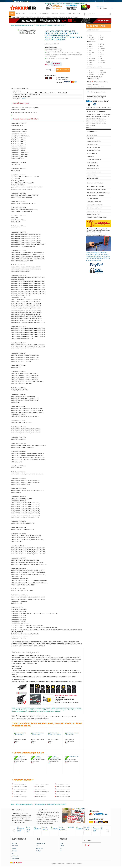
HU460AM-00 (32, 17)
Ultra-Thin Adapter (40, 789)
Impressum (15, 856)
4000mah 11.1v (100, 114)
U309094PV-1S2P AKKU (94, 172)
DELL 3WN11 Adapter (93, 214)
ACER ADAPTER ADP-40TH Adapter (97, 217)
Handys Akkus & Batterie (94, 67)
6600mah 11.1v (91, 123)
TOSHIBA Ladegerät (40, 25)
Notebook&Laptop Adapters (24, 25)
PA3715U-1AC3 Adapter (63, 789)
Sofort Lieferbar (65, 14)
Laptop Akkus (91, 41)
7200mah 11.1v (100, 123)
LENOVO (102, 54)
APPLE (90, 46)
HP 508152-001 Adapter (94, 202)
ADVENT (102, 44)
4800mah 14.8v (91, 119)
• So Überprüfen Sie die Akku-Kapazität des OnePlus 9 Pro (27, 715)
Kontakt (26, 1)
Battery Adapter (18, 794)
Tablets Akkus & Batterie (94, 76)
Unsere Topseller (44, 14)
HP (100, 35)
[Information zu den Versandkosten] (98, 232)
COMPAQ (102, 48)
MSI (101, 56)
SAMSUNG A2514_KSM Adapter (96, 189)
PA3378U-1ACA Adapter (42, 784)
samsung (108, 107)
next (108, 830)
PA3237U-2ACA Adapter (20, 789)
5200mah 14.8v (100, 119)
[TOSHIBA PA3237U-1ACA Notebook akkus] (27, 30)
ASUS (101, 46)
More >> (88, 127)
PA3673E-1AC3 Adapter (20, 786)
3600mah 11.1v (90, 114)
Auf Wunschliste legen (63, 77)
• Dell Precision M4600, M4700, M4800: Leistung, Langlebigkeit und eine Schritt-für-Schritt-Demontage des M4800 (43, 716)
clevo (103, 107)
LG (89, 56)
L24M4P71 (48, 17)
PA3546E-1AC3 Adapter (63, 784)
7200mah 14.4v (90, 125)
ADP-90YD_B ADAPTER (93, 147)
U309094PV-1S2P (40, 17)
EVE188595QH (74, 17)
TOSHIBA (102, 62)
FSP (103, 87)
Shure (100, 82)
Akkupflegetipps (40, 843)
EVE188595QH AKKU (93, 169)
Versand (106, 1)
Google (91, 37)
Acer (90, 33)
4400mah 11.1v (95, 117)
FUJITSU (102, 50)
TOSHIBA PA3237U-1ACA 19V (56, 25)
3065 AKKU (90, 156)
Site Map (38, 851)
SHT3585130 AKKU (92, 178)
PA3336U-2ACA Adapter (20, 796)
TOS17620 (50, 44)
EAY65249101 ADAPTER (94, 141)
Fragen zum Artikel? (63, 79)
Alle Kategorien (21, 14)
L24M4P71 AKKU (92, 175)
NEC (101, 58)
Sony (101, 39)
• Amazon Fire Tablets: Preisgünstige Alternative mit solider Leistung (30, 718)
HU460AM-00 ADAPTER (93, 150)
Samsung (91, 79)
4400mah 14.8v (104, 117)
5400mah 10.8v (91, 121)
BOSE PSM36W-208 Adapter (95, 186)
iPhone (91, 72)
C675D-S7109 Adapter (20, 791)
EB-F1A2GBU (62, 17)
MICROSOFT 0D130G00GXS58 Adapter (98, 192)
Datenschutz (15, 858)
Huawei (91, 74)
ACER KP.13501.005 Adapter (95, 195)
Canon (105, 82)
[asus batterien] (94, 102)
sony (99, 107)
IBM (90, 54)
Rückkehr (91, 1)
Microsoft (92, 39)
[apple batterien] (89, 105)
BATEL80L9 (25, 17)
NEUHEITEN (33, 14)
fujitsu (94, 107)
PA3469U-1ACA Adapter (42, 791)
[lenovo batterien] (100, 102)
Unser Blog (76, 14)
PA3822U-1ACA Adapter (63, 796)
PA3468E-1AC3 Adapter (63, 791)
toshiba (89, 107)
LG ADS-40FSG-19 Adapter (95, 205)
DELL (90, 50)
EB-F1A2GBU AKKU (92, 144)
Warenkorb (100, 6)
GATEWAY (91, 52)
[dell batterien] (89, 102)
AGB (13, 853)
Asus (101, 33)
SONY (90, 62)
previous (13, 830)
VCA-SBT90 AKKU (92, 153)
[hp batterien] (94, 105)
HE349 (68, 17)
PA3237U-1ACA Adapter (63, 786)
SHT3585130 (55, 17)
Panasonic (92, 60)
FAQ (37, 845)
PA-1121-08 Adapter (40, 796)
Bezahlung (99, 1)
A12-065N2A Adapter (20, 784)
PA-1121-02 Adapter (62, 794)
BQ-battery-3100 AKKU (94, 159)
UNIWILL (91, 64)
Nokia (101, 74)
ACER (90, 44)
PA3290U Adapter (40, 794)
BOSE (95, 82)
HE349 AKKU (90, 138)
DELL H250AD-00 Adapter (94, 208)
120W (23, 98)
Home (11, 14)
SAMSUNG (102, 60)
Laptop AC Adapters (93, 30)
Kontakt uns (39, 848)
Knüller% (55, 14)
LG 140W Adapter (92, 199)
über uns (84, 1)
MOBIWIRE (92, 58)
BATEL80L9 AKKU (92, 135)
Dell (90, 35)
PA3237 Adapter (39, 786)
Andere (89, 82)
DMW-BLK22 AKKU (92, 163)
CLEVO (90, 48)
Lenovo (102, 37)
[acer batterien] (106, 102)
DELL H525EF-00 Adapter (94, 211)
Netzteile (90, 87)
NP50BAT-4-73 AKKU (93, 166)
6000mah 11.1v (100, 121)
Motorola (103, 72)
